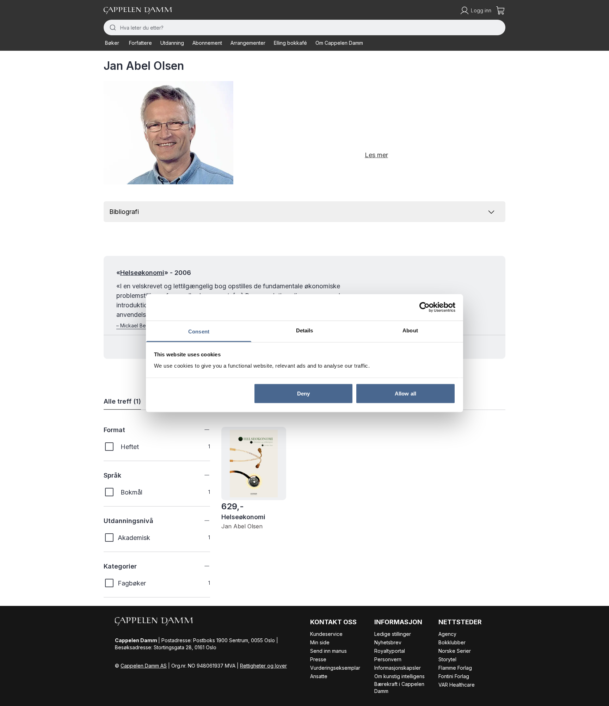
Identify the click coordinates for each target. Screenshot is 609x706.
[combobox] (304, 27)
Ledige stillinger (392, 634)
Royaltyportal (389, 651)
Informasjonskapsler (397, 668)
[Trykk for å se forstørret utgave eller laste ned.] (168, 132)
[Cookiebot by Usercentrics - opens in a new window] (424, 307)
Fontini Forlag (453, 676)
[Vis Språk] (201, 475)
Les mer (376, 155)
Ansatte (318, 676)
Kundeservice (326, 634)
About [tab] (410, 330)
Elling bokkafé (290, 43)
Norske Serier (454, 651)
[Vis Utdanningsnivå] (201, 520)
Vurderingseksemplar (335, 668)
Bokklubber (452, 642)
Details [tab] (304, 330)
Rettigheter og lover (263, 666)
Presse (318, 659)
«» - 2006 (153, 272)
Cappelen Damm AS (144, 666)
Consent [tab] (198, 331)
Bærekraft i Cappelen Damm (399, 687)
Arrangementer (247, 43)
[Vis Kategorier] (201, 566)
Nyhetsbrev (387, 642)
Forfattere (140, 43)
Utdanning (172, 43)
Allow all (405, 394)
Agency (447, 634)
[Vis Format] (201, 429)
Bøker (112, 43)
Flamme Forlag (455, 668)
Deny (303, 394)
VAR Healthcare (456, 685)
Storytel (447, 659)
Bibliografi (124, 211)
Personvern (387, 659)
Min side (320, 642)
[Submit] (112, 27)
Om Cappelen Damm (339, 43)
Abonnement (207, 43)
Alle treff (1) (122, 401)
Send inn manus (328, 651)
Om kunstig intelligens (399, 676)
